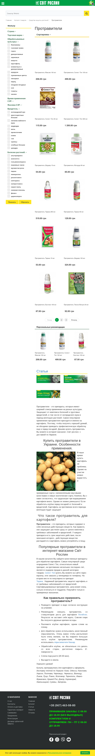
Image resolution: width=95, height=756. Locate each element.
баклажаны (15, 45)
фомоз (13, 193)
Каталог (31, 704)
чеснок (14, 94)
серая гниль (16, 187)
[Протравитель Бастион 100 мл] (47, 287)
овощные (15, 78)
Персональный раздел (57, 734)
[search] (86, 13)
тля (12, 138)
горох (13, 51)
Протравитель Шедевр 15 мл (45, 165)
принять (85, 753)
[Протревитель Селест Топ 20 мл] (47, 101)
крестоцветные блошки (17, 116)
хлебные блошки (18, 145)
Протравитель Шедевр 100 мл (74, 258)
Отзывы (31, 713)
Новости (31, 710)
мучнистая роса (17, 168)
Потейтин (82, 614)
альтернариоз (16, 155)
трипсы (14, 141)
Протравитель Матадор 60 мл (74, 165)
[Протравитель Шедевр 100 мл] (76, 240)
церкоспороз (16, 196)
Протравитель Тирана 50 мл (74, 212)
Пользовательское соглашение (59, 753)
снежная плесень (18, 190)
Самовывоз (12, 713)
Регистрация (13, 718)
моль (13, 129)
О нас (10, 701)
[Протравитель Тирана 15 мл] (47, 240)
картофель (15, 63)
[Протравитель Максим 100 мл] (47, 55)
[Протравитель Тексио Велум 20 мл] (76, 287)
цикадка (14, 148)
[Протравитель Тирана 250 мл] (47, 194)
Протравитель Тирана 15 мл (45, 258)
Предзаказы (12, 715)
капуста (14, 60)
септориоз (15, 180)
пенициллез (16, 174)
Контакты (11, 704)
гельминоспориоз (18, 162)
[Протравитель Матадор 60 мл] (76, 147)
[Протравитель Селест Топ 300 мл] (76, 101)
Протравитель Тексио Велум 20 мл (76, 304)
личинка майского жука (18, 121)
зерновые (15, 57)
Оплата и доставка (15, 707)
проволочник (16, 132)
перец (13, 81)
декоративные (17, 54)
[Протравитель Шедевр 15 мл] (47, 147)
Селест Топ (50, 572)
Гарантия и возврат (15, 710)
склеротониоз (16, 183)
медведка (15, 126)
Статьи (31, 707)
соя (12, 88)
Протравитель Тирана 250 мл (45, 212)
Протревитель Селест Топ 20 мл (46, 119)
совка (13, 135)
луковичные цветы (19, 75)
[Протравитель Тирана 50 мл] (76, 194)
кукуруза (14, 72)
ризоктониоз (16, 177)
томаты (14, 91)
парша (13, 171)
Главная (31, 701)
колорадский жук (18, 112)
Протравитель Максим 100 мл (45, 72)
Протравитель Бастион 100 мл (45, 304)
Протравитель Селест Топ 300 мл (75, 119)
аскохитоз (15, 158)
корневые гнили (17, 165)
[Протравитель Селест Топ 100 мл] (76, 55)
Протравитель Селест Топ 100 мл (75, 72)
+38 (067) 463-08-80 (62, 705)
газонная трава (17, 48)
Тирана (39, 581)
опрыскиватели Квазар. (65, 642)
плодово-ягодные (18, 84)
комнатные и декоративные (17, 67)
